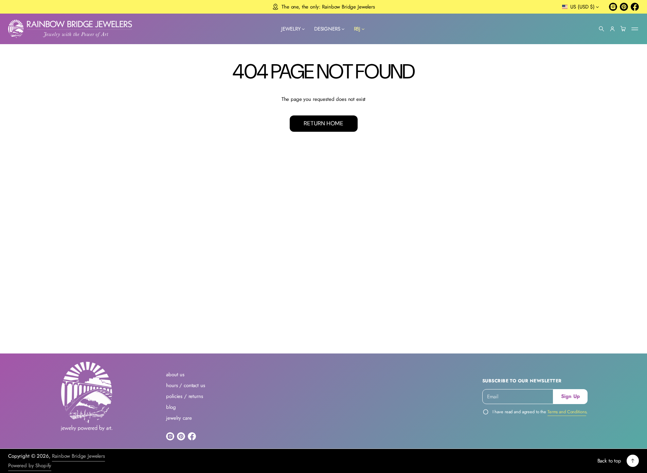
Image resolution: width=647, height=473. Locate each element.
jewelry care (179, 418)
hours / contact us (185, 385)
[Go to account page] (612, 28)
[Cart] (623, 28)
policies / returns (184, 396)
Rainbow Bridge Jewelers (78, 456)
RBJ (357, 29)
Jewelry (291, 29)
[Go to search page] (601, 28)
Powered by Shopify (29, 465)
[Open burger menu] (635, 29)
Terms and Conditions (566, 411)
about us (175, 374)
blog (171, 407)
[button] (601, 28)
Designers (327, 29)
